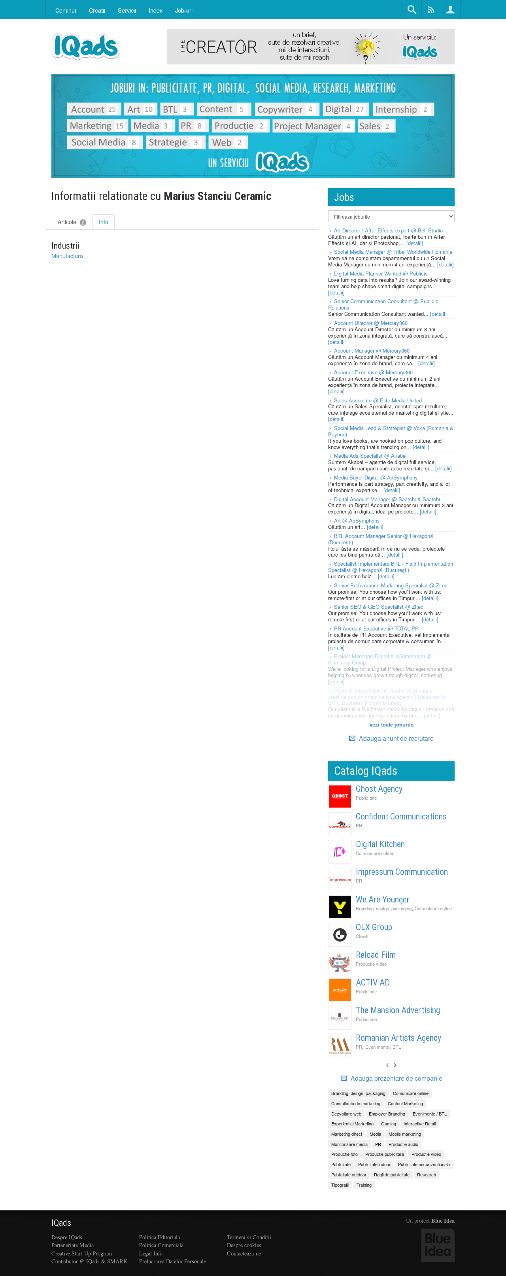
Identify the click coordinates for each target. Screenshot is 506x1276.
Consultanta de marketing (355, 1103)
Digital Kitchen (380, 844)
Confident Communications (401, 816)
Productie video (371, 964)
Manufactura (67, 255)
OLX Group (374, 927)
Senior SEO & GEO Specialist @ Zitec (378, 606)
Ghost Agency (379, 789)
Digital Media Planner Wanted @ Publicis (381, 273)
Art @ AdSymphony (357, 520)
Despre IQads (66, 1237)
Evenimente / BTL (383, 1047)
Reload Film (376, 955)
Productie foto (344, 1154)
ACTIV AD (373, 982)
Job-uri (184, 10)
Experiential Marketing (352, 1123)
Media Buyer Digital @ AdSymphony (376, 477)
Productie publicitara (384, 1154)
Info (103, 222)
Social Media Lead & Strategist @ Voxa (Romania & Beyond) (390, 431)
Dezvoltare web (346, 1113)
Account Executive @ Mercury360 (373, 372)
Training (364, 1185)
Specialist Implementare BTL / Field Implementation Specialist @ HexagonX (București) (390, 567)
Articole (71, 222)
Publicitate (366, 798)
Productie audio (403, 1144)
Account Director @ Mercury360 (371, 323)
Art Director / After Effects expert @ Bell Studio (388, 230)
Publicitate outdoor (348, 1174)
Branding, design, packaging (384, 908)
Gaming (388, 1123)
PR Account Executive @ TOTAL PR (376, 628)
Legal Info (150, 1253)
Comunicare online (374, 853)
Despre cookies (244, 1245)
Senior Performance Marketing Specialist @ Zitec (390, 585)
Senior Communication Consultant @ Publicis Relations (383, 304)
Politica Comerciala (161, 1245)
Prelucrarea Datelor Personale (172, 1261)
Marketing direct (346, 1134)
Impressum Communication (402, 872)
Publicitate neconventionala (424, 1164)
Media (375, 1134)
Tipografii (340, 1185)
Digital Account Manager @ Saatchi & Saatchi (387, 499)
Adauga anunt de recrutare (395, 738)
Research (426, 1174)
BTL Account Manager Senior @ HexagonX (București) (381, 539)
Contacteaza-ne (244, 1253)
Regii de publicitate (392, 1174)
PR (359, 825)
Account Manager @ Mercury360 (372, 350)
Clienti (362, 936)
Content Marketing (405, 1103)
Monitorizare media (349, 1144)
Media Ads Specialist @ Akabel (370, 455)
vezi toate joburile (391, 724)
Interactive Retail (420, 1123)
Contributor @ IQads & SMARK (89, 1261)
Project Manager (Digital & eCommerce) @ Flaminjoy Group (380, 659)
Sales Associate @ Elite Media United (378, 400)
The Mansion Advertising (398, 1010)
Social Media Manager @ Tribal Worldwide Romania (393, 251)
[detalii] (414, 243)
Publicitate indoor (374, 1164)
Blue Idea (443, 1220)
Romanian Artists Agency (398, 1038)
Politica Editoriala (159, 1237)
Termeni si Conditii (249, 1237)
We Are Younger (383, 899)
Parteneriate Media (72, 1245)
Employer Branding (387, 1113)
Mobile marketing (405, 1134)
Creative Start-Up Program (81, 1253)
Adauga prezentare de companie (395, 1078)
